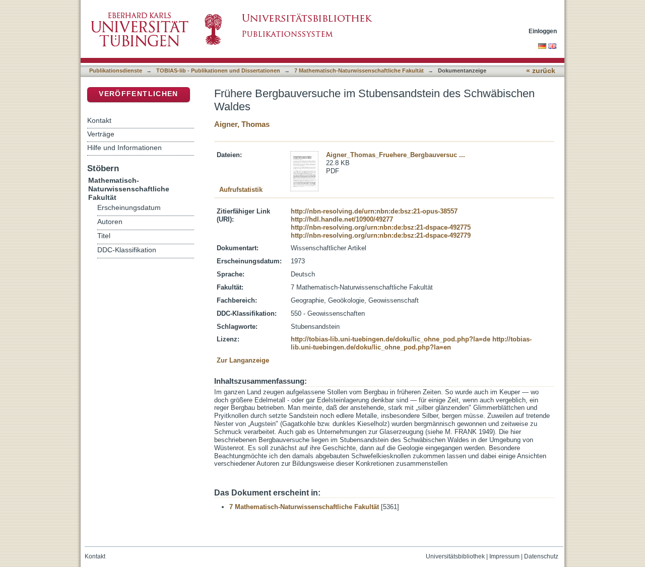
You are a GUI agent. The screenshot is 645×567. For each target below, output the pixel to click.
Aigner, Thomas (242, 124)
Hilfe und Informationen (124, 148)
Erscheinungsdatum (129, 207)
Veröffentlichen (138, 94)
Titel (103, 236)
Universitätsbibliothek (455, 556)
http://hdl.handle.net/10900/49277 (342, 219)
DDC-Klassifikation (126, 250)
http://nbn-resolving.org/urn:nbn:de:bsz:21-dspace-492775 (381, 227)
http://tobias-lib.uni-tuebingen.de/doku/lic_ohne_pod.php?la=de (390, 339)
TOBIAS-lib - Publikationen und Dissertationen (218, 70)
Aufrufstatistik (241, 189)
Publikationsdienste (115, 70)
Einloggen (543, 31)
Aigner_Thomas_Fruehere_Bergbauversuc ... (395, 155)
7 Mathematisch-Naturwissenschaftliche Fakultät (359, 70)
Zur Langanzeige (243, 360)
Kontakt (99, 120)
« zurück (540, 71)
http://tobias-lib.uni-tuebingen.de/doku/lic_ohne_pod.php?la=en (411, 343)
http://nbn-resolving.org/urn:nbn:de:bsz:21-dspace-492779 (381, 235)
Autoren (109, 222)
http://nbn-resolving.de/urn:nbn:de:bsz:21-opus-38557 (374, 211)
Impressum (504, 556)
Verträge (100, 134)
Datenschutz (541, 556)
